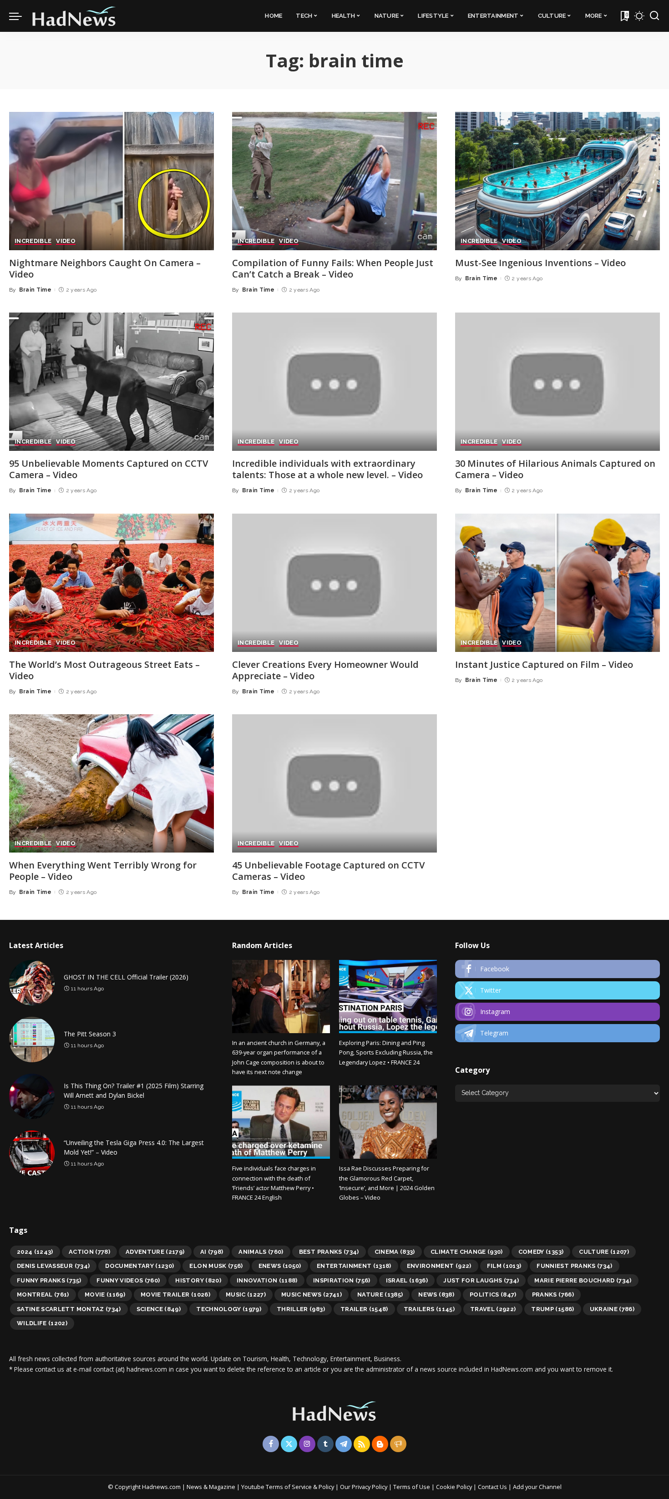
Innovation (267, 1280)
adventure (155, 1251)
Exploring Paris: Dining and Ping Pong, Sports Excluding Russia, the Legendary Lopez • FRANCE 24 (386, 1052)
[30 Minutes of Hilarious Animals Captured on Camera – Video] (557, 382)
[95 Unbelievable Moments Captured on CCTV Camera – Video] (111, 382)
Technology (228, 1309)
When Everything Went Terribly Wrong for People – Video (103, 871)
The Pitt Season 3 (90, 1034)
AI (211, 1251)
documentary (139, 1265)
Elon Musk (216, 1265)
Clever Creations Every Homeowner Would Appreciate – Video (325, 670)
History (198, 1280)
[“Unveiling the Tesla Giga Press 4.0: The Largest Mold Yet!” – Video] (32, 1153)
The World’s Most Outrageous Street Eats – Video (104, 670)
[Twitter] (557, 990)
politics (493, 1294)
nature (380, 1294)
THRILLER (301, 1309)
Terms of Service (289, 1487)
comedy (541, 1251)
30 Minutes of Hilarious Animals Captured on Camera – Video (555, 469)
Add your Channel (537, 1487)
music (246, 1294)
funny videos (128, 1280)
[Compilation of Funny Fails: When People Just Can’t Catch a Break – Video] (334, 181)
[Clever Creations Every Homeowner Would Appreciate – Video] (334, 583)
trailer (364, 1309)
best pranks (329, 1251)
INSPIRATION (341, 1280)
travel (493, 1309)
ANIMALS (261, 1251)
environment (439, 1265)
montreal (43, 1294)
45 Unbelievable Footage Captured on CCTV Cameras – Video (328, 871)
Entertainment (354, 1265)
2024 (35, 1251)
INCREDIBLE (33, 241)
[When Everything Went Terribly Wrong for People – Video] (111, 783)
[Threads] (398, 1444)
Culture (604, 1251)
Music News (311, 1294)
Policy (326, 1487)
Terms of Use (411, 1487)
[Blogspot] (380, 1444)
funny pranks (49, 1280)
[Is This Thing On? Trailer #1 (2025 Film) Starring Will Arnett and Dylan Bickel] (32, 1096)
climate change (467, 1251)
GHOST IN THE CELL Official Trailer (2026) (126, 977)
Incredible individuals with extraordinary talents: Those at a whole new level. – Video (327, 469)
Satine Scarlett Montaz (69, 1309)
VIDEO (66, 241)
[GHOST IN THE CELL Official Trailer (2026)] (32, 982)
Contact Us (493, 1487)
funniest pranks (574, 1265)
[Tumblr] (325, 1444)
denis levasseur (53, 1265)
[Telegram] (557, 1033)
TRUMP (552, 1309)
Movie (105, 1294)
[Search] (654, 16)
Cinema (395, 1251)
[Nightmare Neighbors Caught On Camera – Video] (111, 181)
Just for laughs (481, 1280)
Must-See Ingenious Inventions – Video (540, 263)
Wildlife (42, 1323)
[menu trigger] (20, 16)
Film (504, 1265)
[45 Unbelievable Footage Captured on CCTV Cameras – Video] (334, 783)
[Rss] (362, 1444)
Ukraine (612, 1309)
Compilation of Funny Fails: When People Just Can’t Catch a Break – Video (332, 268)
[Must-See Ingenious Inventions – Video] (557, 181)
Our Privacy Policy (364, 1487)
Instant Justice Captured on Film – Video (544, 664)
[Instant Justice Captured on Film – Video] (557, 583)
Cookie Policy (454, 1487)
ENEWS (279, 1265)
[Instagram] (557, 1012)
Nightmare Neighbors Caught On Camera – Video (105, 268)
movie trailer (175, 1294)
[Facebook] (557, 969)
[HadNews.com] (74, 16)
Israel (407, 1280)
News (436, 1294)
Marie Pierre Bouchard (582, 1280)
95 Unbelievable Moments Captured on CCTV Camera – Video (108, 469)
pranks (553, 1294)
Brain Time (35, 290)
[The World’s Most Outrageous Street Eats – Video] (111, 583)
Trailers (429, 1309)
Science (159, 1309)
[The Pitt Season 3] (32, 1039)
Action (89, 1251)
